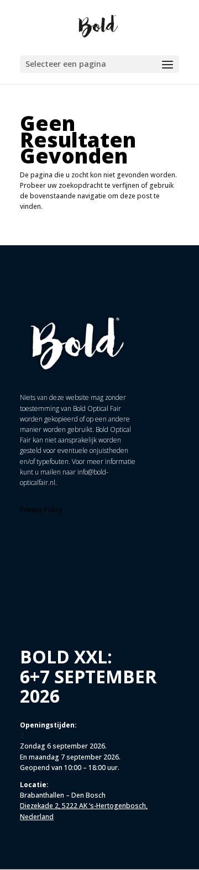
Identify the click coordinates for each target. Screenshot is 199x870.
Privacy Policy (41, 509)
